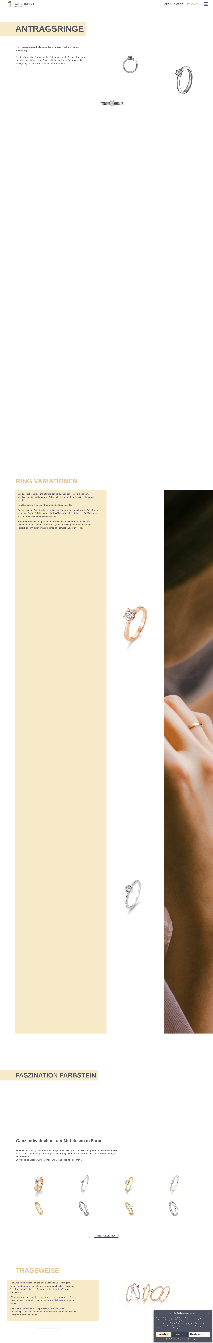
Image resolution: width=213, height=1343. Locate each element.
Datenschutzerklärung (185, 1339)
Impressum (196, 1339)
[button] (208, 1313)
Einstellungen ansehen (199, 1334)
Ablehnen (180, 1334)
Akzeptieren (163, 1334)
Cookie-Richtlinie (171, 1339)
